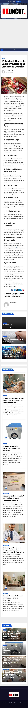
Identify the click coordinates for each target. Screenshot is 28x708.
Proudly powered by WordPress (7, 702)
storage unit (16, 247)
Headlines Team (15, 356)
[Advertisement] (14, 34)
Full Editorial (16, 602)
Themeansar (24, 702)
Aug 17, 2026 (7, 602)
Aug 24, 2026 (7, 502)
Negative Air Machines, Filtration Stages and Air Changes (11, 448)
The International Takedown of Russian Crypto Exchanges (11, 352)
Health (5, 395)
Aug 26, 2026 (7, 452)
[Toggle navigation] (14, 50)
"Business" (6, 593)
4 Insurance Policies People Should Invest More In (18, 294)
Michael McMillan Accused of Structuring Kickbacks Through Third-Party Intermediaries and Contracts (13, 660)
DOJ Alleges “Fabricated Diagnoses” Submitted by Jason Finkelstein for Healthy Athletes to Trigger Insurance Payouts (13, 552)
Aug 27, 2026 (7, 405)
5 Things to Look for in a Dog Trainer (7, 294)
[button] (26, 49)
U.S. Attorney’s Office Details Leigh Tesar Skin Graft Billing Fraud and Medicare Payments (12, 634)
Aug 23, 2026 (7, 554)
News (5, 349)
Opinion (3, 58)
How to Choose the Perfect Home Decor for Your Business (13, 598)
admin (12, 327)
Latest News (6, 493)
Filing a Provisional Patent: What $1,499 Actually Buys (13, 338)
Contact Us (7, 325)
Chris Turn (10, 70)
